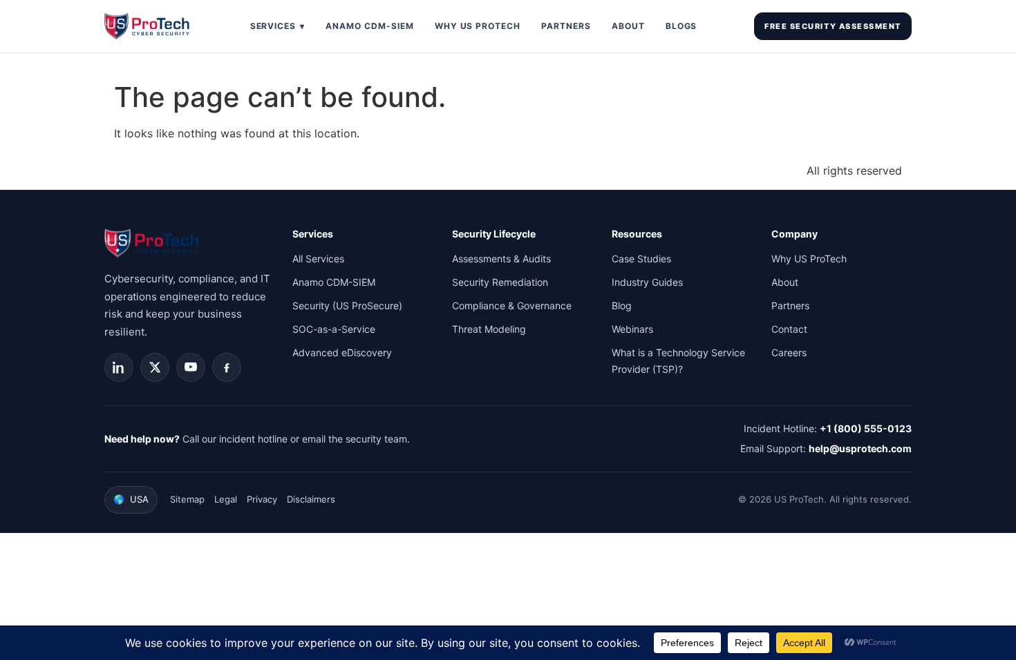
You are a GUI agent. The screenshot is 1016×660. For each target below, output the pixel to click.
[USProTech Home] (148, 26)
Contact (789, 329)
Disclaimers (311, 499)
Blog (622, 305)
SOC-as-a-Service (333, 329)
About (628, 26)
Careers (789, 352)
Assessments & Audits (501, 258)
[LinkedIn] (118, 367)
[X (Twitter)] (154, 367)
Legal (225, 499)
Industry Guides (647, 282)
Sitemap (187, 499)
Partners (566, 26)
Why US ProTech (477, 26)
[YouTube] (190, 367)
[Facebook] (226, 367)
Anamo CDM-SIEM (369, 26)
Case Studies (641, 258)
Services (277, 26)
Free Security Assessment (832, 26)
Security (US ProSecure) (347, 305)
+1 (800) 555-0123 (866, 428)
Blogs (681, 26)
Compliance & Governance (512, 305)
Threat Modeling (489, 329)
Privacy (262, 499)
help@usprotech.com (860, 448)
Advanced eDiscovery (342, 352)
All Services (318, 258)
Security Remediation (500, 282)
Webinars (632, 329)
